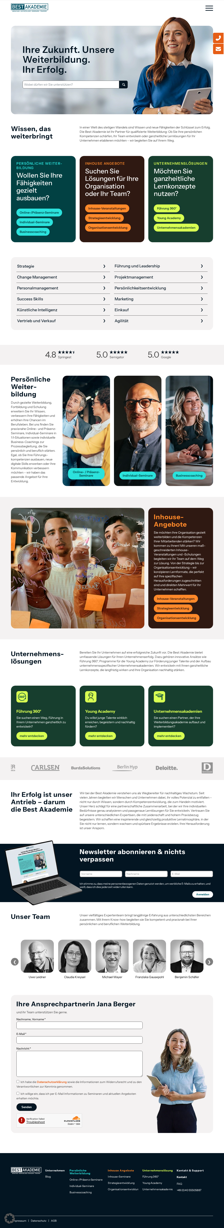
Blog (48, 1176)
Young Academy (152, 1183)
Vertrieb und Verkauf (36, 320)
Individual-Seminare (82, 1186)
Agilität (121, 320)
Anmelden (202, 894)
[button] (9, 1218)
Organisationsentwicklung (123, 1189)
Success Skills (30, 299)
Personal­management (37, 288)
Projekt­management (134, 277)
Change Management (37, 277)
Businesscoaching (81, 1192)
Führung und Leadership (137, 266)
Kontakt (182, 1177)
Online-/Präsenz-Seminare (86, 1179)
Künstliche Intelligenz (37, 310)
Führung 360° (150, 1176)
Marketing (124, 299)
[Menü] (208, 8)
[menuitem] (208, 8)
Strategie (25, 266)
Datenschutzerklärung (52, 1082)
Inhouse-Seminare (119, 1176)
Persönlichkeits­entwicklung (140, 288)
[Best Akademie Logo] (29, 7)
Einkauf (122, 310)
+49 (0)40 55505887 (189, 1190)
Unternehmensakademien (157, 1189)
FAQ (179, 1183)
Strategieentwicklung (121, 1183)
